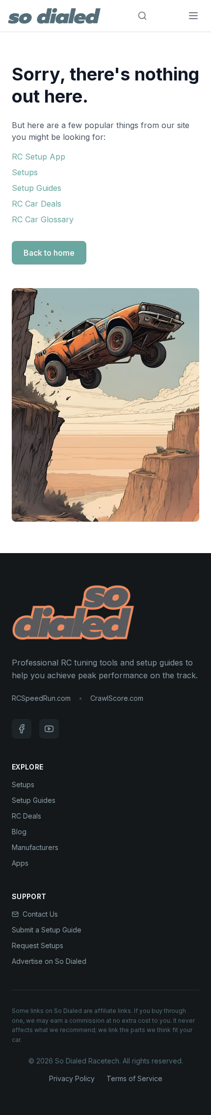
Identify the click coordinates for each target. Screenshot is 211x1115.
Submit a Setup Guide (46, 930)
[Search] (142, 16)
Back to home (49, 253)
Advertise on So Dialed (49, 961)
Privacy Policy (72, 1078)
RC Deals (26, 816)
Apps (20, 863)
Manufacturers (35, 847)
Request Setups (37, 945)
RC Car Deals (36, 204)
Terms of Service (134, 1078)
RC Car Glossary (43, 219)
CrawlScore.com (116, 698)
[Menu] (193, 16)
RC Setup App (38, 156)
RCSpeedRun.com (41, 698)
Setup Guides (36, 188)
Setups (25, 172)
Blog (19, 831)
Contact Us (40, 914)
